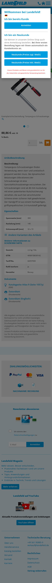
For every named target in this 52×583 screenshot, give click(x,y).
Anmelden (26, 25)
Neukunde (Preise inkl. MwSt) (26, 62)
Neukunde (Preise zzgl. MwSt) (26, 54)
